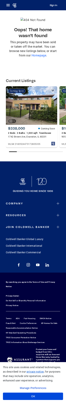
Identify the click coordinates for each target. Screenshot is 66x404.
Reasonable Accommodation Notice (22, 328)
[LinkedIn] (47, 265)
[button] (33, 203)
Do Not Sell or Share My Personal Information (26, 300)
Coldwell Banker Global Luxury (24, 239)
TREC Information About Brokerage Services (25, 342)
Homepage (39, 55)
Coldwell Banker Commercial (23, 252)
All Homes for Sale (49, 323)
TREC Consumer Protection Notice (21, 337)
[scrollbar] (36, 151)
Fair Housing (29, 318)
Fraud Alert (10, 323)
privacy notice (35, 371)
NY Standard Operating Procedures (21, 333)
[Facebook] (18, 265)
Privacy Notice (12, 305)
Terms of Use (38, 282)
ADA (17, 318)
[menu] (9, 5)
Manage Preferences (33, 388)
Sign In (53, 5)
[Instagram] (28, 265)
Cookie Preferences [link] (28, 323)
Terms (8, 318)
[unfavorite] (52, 90)
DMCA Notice (45, 318)
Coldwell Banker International (24, 245)
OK (33, 396)
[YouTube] (37, 265)
